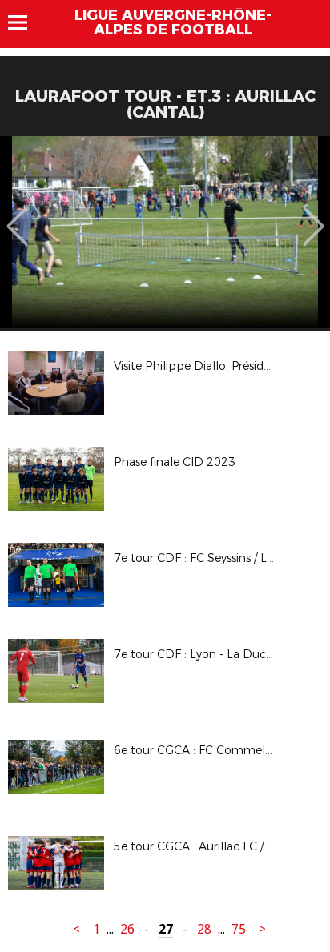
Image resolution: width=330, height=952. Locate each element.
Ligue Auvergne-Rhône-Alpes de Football (173, 22)
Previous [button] (17, 215)
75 (238, 929)
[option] (165, 232)
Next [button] (314, 215)
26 (127, 929)
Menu (25, 22)
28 (204, 929)
